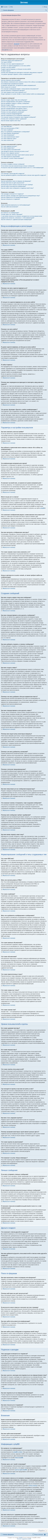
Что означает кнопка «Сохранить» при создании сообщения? (18, 117)
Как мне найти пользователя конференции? (13, 186)
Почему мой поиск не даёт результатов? (12, 182)
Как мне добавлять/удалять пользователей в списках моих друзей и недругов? (23, 175)
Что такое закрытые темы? (8, 138)
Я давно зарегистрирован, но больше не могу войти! (16, 69)
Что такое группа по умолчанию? (10, 156)
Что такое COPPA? (6, 62)
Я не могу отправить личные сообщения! (12, 164)
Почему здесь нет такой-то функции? (11, 214)
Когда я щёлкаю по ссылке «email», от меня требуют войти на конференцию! (23, 94)
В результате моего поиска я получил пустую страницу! (17, 184)
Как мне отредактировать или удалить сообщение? (15, 101)
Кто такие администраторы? (9, 146)
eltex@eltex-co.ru (7, 50)
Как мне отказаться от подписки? (10, 199)
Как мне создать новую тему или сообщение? (14, 100)
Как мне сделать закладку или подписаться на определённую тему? (20, 195)
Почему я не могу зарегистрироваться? (12, 64)
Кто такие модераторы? (8, 148)
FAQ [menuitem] (11, 6)
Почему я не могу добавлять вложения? (12, 112)
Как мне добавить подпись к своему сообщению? (15, 103)
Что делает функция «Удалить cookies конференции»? (16, 74)
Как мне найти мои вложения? (9, 206)
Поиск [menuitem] (46, 10)
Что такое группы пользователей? (10, 149)
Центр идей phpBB (21, 1470)
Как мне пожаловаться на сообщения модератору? (15, 115)
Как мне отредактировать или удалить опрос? (14, 108)
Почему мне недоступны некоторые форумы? (14, 110)
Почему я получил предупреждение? (11, 113)
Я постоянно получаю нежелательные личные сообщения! (17, 166)
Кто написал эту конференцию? (10, 212)
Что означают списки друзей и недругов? (12, 173)
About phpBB (19, 1457)
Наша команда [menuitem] (38, 1534)
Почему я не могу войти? (8, 67)
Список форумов (8, 1534)
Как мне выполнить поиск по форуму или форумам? (16, 181)
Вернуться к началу (9, 245)
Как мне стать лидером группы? (10, 153)
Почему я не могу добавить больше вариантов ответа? (17, 106)
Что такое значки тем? (7, 140)
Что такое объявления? (7, 135)
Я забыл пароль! (5, 70)
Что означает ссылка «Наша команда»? (12, 158)
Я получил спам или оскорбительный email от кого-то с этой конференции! (22, 167)
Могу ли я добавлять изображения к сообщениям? (15, 131)
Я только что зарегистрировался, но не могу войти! (15, 65)
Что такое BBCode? (6, 126)
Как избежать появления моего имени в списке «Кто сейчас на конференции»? (23, 82)
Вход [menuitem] (45, 6)
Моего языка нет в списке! (8, 87)
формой (16, 44)
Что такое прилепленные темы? (10, 136)
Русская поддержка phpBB (24, 1538)
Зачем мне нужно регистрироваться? (11, 60)
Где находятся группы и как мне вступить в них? (15, 151)
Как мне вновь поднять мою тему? (11, 120)
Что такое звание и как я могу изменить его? (13, 92)
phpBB (42, 508)
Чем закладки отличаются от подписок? (12, 194)
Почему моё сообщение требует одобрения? (14, 118)
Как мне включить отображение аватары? (13, 90)
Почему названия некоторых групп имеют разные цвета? (17, 154)
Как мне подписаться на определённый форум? (14, 197)
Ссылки (5, 6)
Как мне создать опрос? (8, 105)
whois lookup (33, 1485)
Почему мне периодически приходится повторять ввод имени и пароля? (21, 72)
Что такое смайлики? (7, 130)
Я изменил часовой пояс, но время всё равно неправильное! (18, 85)
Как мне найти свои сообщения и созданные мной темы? (17, 188)
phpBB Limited (17, 1452)
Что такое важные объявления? (10, 133)
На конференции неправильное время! (12, 83)
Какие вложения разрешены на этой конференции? (15, 205)
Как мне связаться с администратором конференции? (16, 219)
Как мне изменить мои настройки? (11, 80)
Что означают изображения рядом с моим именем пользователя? (20, 88)
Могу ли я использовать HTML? (10, 128)
